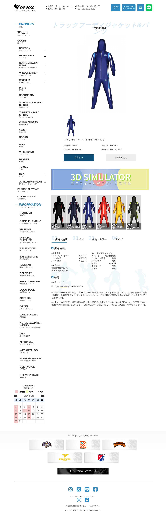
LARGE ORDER (29, 315)
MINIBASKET (27, 343)
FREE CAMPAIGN (30, 282)
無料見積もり (121, 157)
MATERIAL (26, 299)
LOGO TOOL (27, 290)
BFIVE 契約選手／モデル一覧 (83, 471)
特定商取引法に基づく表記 (76, 506)
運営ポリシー (95, 506)
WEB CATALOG (29, 351)
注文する (78, 157)
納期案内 (63, 286)
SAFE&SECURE (29, 257)
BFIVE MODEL (28, 249)
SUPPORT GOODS (30, 359)
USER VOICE (27, 367)
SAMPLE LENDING (30, 222)
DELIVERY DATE (29, 376)
